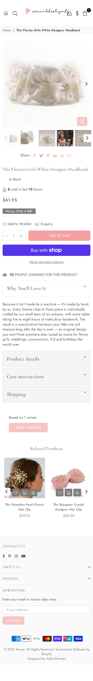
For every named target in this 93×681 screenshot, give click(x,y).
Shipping (16, 394)
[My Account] (69, 13)
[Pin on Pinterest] (48, 155)
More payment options (46, 261)
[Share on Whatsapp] (62, 155)
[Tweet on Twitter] (41, 155)
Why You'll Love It (26, 288)
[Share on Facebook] (35, 155)
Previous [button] (6, 84)
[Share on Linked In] (55, 155)
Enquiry (46, 224)
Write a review (28, 427)
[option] (46, 83)
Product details (23, 359)
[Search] (15, 13)
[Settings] (77, 13)
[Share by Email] (69, 155)
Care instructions (25, 377)
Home (7, 30)
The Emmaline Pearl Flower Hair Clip (24, 507)
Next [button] (86, 84)
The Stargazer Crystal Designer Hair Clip (68, 507)
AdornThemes (56, 658)
